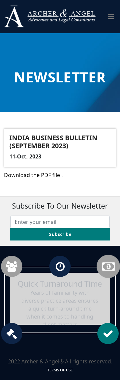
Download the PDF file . (33, 175)
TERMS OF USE (60, 369)
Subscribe (60, 234)
